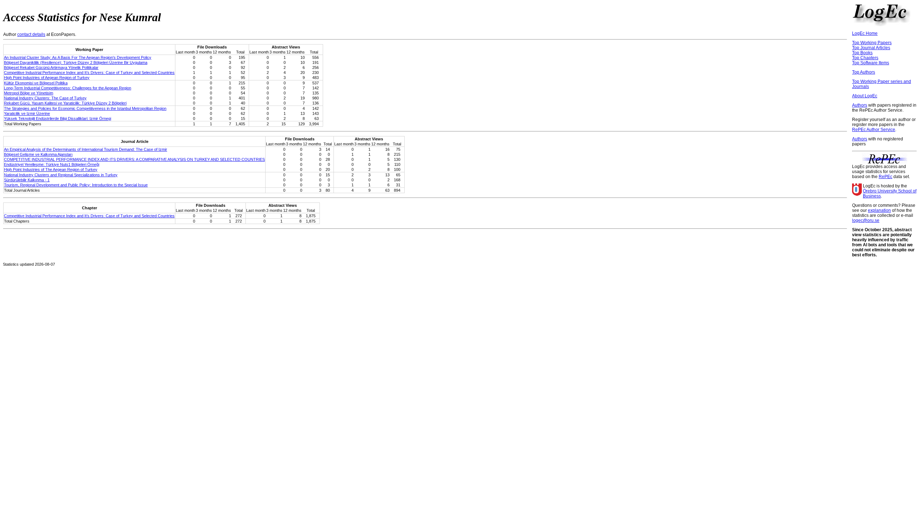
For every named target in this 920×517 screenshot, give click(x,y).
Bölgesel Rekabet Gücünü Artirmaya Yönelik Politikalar (51, 67)
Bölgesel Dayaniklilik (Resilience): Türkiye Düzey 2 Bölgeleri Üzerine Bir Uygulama (75, 62)
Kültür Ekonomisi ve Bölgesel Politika (36, 83)
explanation (879, 210)
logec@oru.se (865, 220)
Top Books (862, 52)
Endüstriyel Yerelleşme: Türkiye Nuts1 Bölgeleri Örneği (51, 164)
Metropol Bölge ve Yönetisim (28, 93)
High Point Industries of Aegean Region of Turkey (46, 77)
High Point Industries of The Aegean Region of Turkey (50, 169)
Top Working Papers (872, 42)
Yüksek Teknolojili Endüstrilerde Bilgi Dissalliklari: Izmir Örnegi (57, 118)
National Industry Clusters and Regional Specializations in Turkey (61, 175)
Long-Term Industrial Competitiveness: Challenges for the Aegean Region (67, 88)
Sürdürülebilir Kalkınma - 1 (27, 180)
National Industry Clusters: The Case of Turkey (45, 98)
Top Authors (863, 72)
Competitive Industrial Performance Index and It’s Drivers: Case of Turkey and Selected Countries (89, 72)
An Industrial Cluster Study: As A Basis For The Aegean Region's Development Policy (77, 57)
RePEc (885, 176)
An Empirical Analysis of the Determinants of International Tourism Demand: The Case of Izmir (85, 149)
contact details (31, 34)
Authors (859, 105)
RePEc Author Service (873, 129)
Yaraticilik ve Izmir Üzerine (27, 113)
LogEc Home (865, 33)
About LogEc (864, 95)
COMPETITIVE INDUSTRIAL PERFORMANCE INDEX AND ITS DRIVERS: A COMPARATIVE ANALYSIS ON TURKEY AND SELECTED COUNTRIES (134, 159)
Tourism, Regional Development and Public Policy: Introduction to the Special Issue (76, 185)
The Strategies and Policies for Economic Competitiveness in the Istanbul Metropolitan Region (85, 108)
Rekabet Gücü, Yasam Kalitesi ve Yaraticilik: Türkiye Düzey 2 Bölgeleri (65, 103)
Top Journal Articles (871, 47)
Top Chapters (865, 57)
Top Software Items (870, 62)
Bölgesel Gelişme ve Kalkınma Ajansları (38, 154)
